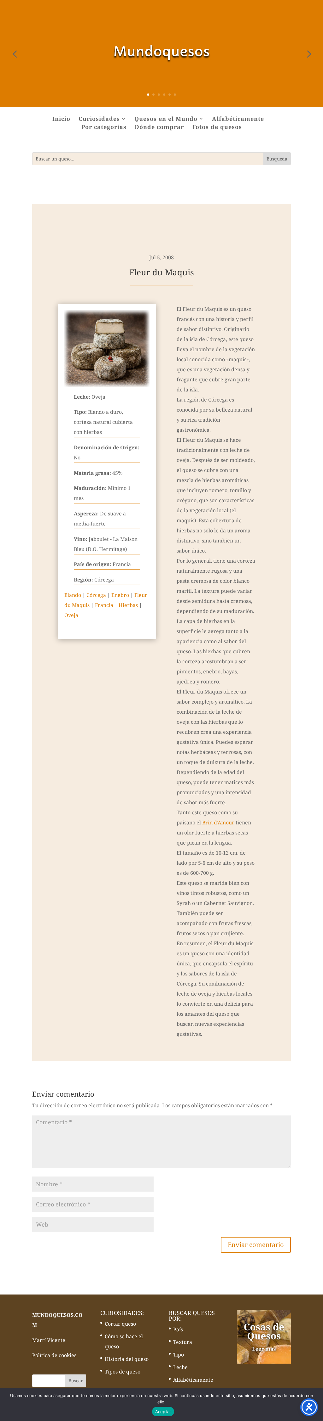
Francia (104, 605)
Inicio (61, 119)
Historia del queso (127, 1359)
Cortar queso (120, 1323)
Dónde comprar (159, 128)
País (178, 1329)
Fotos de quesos (217, 128)
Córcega (96, 595)
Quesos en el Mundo (165, 119)
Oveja (71, 615)
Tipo (178, 1354)
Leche (180, 1367)
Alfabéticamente (238, 119)
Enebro (120, 595)
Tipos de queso (122, 1371)
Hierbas (128, 605)
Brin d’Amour (218, 822)
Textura (182, 1342)
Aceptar (163, 1411)
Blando (72, 595)
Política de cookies (54, 1355)
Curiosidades (99, 119)
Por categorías (103, 128)
